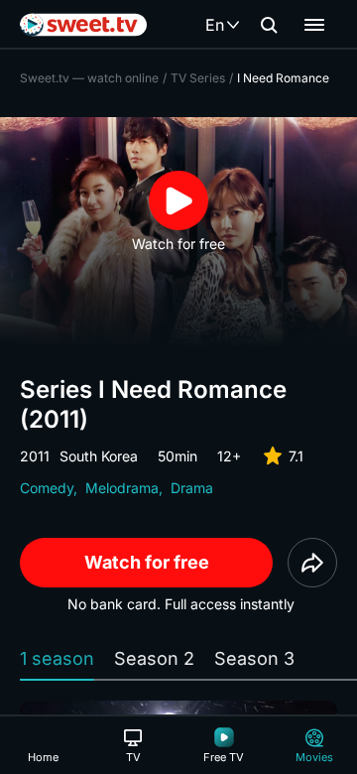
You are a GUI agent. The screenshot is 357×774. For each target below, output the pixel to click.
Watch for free (146, 562)
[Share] (312, 562)
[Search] (269, 25)
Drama (192, 487)
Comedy (46, 487)
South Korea (99, 456)
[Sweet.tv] (83, 25)
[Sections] (314, 25)
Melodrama (122, 487)
